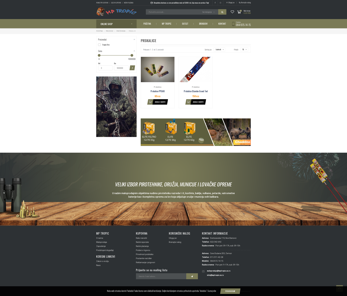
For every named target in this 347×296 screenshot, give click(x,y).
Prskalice (157, 86)
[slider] (99, 55)
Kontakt (222, 23)
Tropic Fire (106, 44)
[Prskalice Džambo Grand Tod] (196, 69)
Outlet (185, 23)
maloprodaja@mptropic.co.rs (218, 270)
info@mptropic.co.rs (215, 275)
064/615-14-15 (243, 25)
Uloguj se (231, 2)
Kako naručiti (141, 238)
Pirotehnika (120, 31)
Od (99, 63)
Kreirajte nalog (246, 2)
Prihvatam (230, 291)
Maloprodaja (101, 242)
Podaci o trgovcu (143, 250)
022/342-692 (215, 242)
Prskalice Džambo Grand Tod (196, 91)
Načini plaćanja (128, 3)
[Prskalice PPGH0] (158, 69)
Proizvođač (102, 39)
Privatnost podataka (144, 254)
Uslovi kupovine (116, 3)
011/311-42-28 (216, 257)
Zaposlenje (101, 246)
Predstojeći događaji (105, 250)
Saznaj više (212, 290)
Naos (98, 265)
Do (115, 63)
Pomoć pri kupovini (102, 3)
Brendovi (203, 23)
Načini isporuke (142, 242)
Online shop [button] (107, 24)
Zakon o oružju (102, 261)
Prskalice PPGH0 (158, 91)
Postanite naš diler (144, 258)
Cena (100, 51)
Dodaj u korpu (160, 102)
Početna (147, 23)
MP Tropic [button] (166, 23)
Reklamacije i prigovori (145, 262)
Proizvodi (109, 31)
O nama (99, 238)
